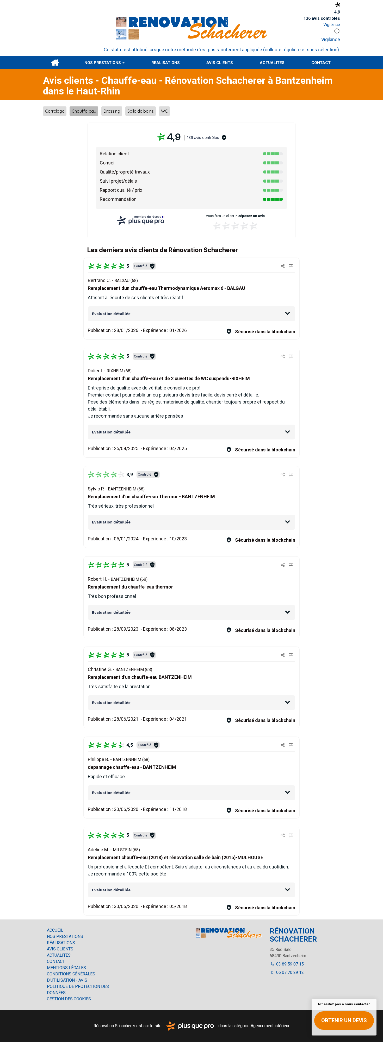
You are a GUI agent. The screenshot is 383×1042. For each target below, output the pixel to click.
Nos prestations (103, 62)
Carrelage (54, 111)
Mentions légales (66, 967)
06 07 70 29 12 (289, 972)
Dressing (111, 111)
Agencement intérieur (270, 1025)
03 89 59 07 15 (289, 964)
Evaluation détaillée (111, 313)
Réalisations (165, 62)
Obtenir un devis (344, 1020)
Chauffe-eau (84, 111)
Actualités (272, 62)
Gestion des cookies (69, 998)
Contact (321, 62)
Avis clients (219, 62)
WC (164, 111)
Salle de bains (140, 111)
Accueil (55, 62)
